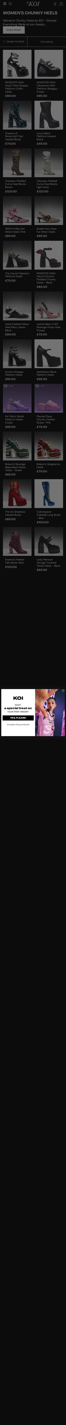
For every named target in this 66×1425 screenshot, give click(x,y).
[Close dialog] (63, 690)
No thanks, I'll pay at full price (18, 724)
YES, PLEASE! (18, 717)
